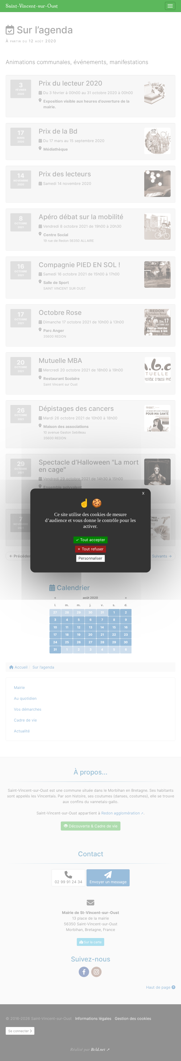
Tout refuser (92, 549)
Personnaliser (90, 558)
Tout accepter (92, 539)
